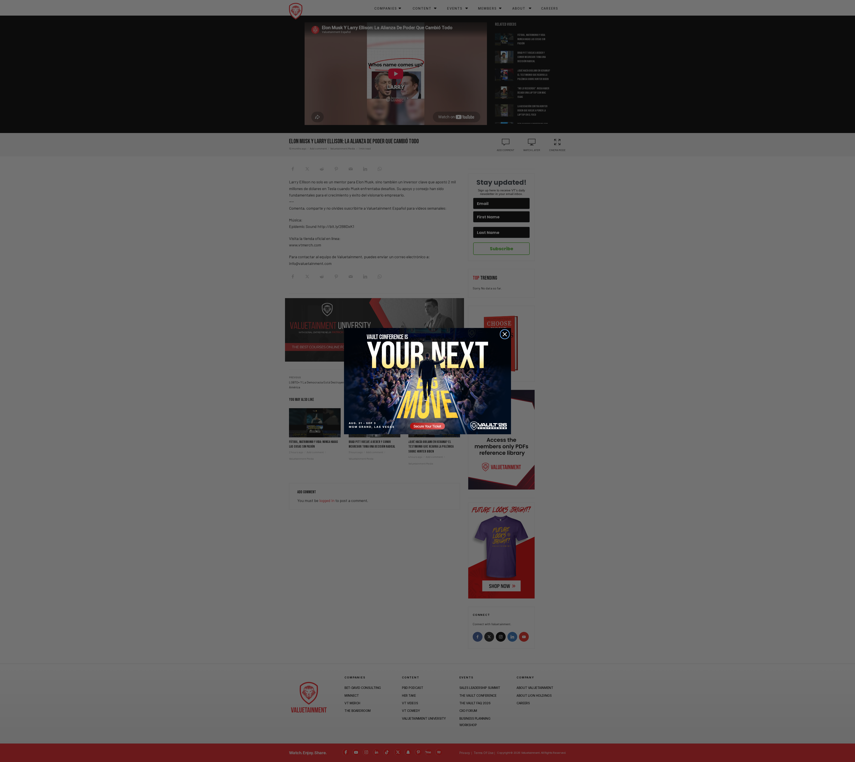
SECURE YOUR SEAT (427, 381)
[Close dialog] (504, 334)
